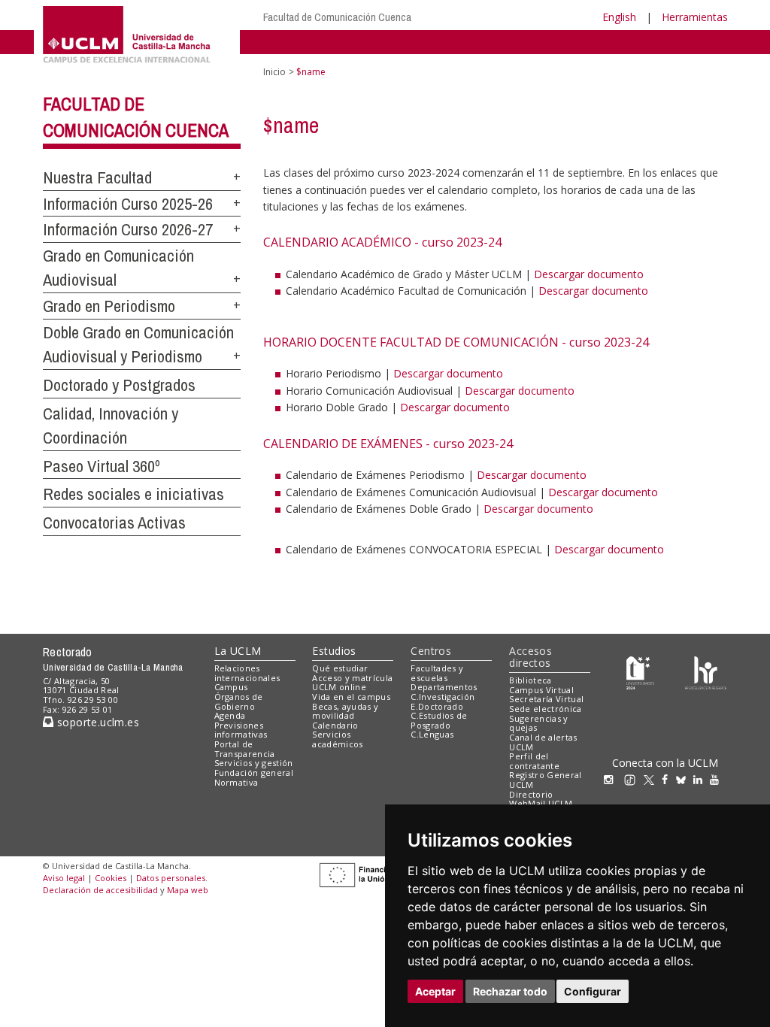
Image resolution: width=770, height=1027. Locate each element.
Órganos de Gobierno (238, 701)
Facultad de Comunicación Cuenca (337, 17)
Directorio (531, 794)
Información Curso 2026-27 (128, 229)
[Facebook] (668, 779)
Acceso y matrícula (352, 677)
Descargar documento (589, 274)
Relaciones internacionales (247, 672)
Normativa (236, 782)
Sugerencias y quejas (538, 723)
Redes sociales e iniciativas (133, 494)
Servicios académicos (337, 739)
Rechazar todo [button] (510, 991)
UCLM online (339, 686)
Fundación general (254, 772)
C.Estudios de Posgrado (439, 720)
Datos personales (170, 877)
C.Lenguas (432, 734)
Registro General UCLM (545, 779)
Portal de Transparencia (244, 748)
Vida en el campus (351, 696)
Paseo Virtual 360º (101, 466)
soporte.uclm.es (96, 722)
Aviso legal (64, 877)
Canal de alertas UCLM (543, 742)
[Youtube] (718, 779)
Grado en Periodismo (109, 306)
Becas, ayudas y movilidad (345, 711)
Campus (231, 686)
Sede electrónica (545, 708)
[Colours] (705, 671)
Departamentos (444, 686)
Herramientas (695, 17)
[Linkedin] (697, 779)
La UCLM (238, 651)
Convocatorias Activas (114, 522)
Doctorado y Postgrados (119, 385)
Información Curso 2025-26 (128, 203)
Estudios (334, 651)
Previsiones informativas (241, 730)
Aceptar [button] (435, 991)
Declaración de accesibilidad (100, 889)
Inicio (274, 71)
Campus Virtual (541, 689)
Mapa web (187, 889)
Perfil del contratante (534, 760)
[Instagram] (612, 779)
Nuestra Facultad (97, 177)
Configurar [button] (592, 991)
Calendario (335, 725)
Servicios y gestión (253, 762)
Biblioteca (530, 680)
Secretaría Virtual (546, 698)
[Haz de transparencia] (640, 671)
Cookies (110, 877)
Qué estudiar (340, 668)
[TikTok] (633, 779)
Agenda (230, 715)
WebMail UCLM (540, 803)
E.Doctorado (437, 706)
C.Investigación (442, 696)
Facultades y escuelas (437, 672)
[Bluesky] (684, 779)
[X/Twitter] (653, 779)
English (619, 17)
